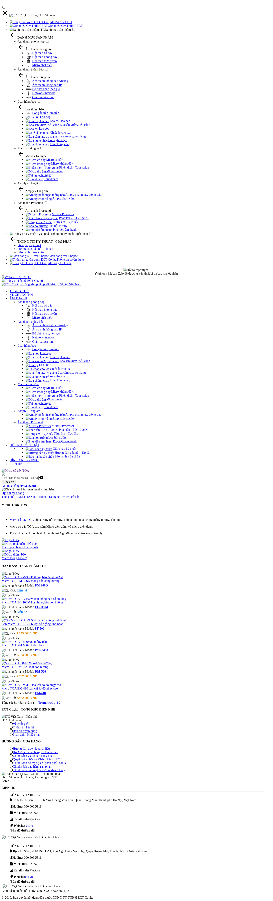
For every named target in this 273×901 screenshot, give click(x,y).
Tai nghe (45, 175)
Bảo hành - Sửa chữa (31, 252)
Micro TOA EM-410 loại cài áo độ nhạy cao (30, 688)
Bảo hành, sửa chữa (67, 456)
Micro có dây (54, 159)
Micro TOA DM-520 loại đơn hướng (25, 667)
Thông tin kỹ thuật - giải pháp (69, 233)
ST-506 (39, 628)
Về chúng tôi (21, 723)
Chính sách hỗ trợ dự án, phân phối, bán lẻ (40, 763)
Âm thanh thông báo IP (47, 85)
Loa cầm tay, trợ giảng (72, 136)
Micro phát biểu (42, 65)
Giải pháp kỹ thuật (29, 245)
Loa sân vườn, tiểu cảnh (75, 124)
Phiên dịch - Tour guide (74, 167)
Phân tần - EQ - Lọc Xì (74, 218)
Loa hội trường (57, 225)
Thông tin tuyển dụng (70, 259)
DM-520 (40, 671)
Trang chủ (8, 496)
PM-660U (41, 650)
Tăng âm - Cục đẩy (66, 221)
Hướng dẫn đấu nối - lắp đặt (35, 248)
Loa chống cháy (60, 144)
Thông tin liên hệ (61, 263)
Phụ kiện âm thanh (65, 229)
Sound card (51, 179)
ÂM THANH (18, 298)
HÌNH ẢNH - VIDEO (24, 460)
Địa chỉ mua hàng (13, 493)
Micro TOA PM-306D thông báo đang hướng (31, 580)
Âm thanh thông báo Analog (50, 80)
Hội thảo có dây (42, 53)
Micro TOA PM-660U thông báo (23, 645)
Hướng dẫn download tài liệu (31, 748)
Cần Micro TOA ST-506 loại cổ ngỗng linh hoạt (32, 624)
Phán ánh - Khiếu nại (26, 734)
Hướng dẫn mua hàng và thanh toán (35, 752)
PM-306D (41, 585)
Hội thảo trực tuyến (44, 61)
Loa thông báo (27, 101)
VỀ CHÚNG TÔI (21, 294)
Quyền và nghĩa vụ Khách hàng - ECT (37, 759)
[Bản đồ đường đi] (22, 830)
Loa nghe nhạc (57, 140)
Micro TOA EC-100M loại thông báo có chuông (32, 602)
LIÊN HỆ (16, 463)
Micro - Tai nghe (28, 148)
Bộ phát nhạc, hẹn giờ (46, 89)
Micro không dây (62, 163)
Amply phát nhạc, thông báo (83, 194)
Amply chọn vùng (63, 198)
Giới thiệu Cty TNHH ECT (65, 25)
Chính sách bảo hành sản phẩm (32, 766)
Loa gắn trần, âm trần (45, 113)
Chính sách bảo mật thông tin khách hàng (39, 770)
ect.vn (29, 825)
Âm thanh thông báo (31, 69)
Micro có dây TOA (22, 519)
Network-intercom (43, 93)
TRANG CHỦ (62, 22)
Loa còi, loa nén (60, 121)
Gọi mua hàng (20, 485)
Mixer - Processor (63, 214)
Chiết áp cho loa (60, 132)
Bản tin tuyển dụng (25, 731)
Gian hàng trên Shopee (63, 256)
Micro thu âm (54, 171)
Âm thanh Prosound (30, 202)
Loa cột (44, 128)
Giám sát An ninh (43, 97)
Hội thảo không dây (44, 57)
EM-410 (40, 693)
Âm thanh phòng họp (31, 41)
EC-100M (41, 607)
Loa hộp (45, 117)
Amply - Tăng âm (29, 183)
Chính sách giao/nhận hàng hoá (33, 755)
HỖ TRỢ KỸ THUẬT (24, 445)
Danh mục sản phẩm (58, 29)
